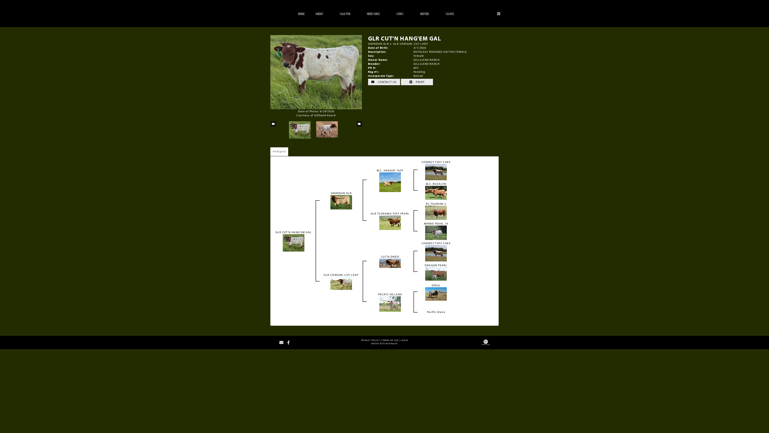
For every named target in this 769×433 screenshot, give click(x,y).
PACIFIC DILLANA (390, 294)
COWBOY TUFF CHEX (436, 162)
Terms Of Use (390, 340)
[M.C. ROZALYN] (436, 192)
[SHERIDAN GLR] (341, 202)
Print (420, 82)
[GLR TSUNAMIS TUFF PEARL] (390, 222)
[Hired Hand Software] (486, 343)
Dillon (436, 285)
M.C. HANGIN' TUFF (390, 170)
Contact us (387, 82)
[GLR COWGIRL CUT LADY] (341, 283)
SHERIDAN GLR (378, 44)
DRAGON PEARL (436, 265)
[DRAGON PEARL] (436, 273)
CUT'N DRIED (390, 256)
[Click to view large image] (316, 72)
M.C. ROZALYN (436, 184)
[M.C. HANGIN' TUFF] (390, 182)
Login (404, 340)
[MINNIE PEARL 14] (436, 232)
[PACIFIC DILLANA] (390, 304)
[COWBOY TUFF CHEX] (436, 172)
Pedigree (279, 151)
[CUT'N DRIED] (390, 263)
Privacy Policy (370, 340)
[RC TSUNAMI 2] (436, 212)
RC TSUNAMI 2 (436, 203)
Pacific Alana (436, 312)
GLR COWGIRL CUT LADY (410, 44)
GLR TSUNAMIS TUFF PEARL (390, 213)
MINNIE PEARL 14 (436, 223)
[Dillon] (436, 293)
